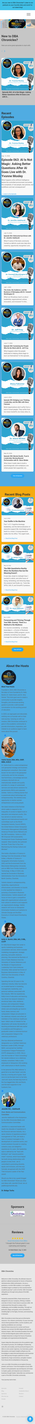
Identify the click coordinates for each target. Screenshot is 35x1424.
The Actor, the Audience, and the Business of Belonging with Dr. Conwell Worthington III (17, 292)
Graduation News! (24, 1391)
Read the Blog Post (11, 538)
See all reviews (17, 1255)
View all (29, 115)
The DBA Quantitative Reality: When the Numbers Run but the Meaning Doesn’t (16, 570)
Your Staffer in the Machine (14, 521)
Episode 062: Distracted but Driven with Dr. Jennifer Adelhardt (17, 237)
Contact (21, 1396)
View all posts (17, 649)
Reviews (21, 1393)
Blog (2, 1391)
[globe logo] (2, 921)
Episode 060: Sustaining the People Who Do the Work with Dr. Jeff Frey (16, 347)
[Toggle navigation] (28, 15)
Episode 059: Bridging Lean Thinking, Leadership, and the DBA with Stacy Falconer (17, 402)
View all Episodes (17, 476)
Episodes (4, 1388)
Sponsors (4, 1393)
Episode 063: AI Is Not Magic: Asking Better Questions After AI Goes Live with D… (16, 94)
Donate (3, 1399)
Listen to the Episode (9, 194)
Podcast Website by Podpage (24, 1416)
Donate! (21, 1388)
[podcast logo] (2, 735)
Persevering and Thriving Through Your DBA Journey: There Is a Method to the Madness (17, 622)
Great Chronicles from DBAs (17, 1241)
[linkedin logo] (5, 735)
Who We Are (4, 1396)
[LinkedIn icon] (2, 1406)
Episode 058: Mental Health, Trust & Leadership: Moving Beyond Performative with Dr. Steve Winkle (16, 458)
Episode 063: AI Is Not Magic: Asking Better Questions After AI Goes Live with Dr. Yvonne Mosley (17, 168)
